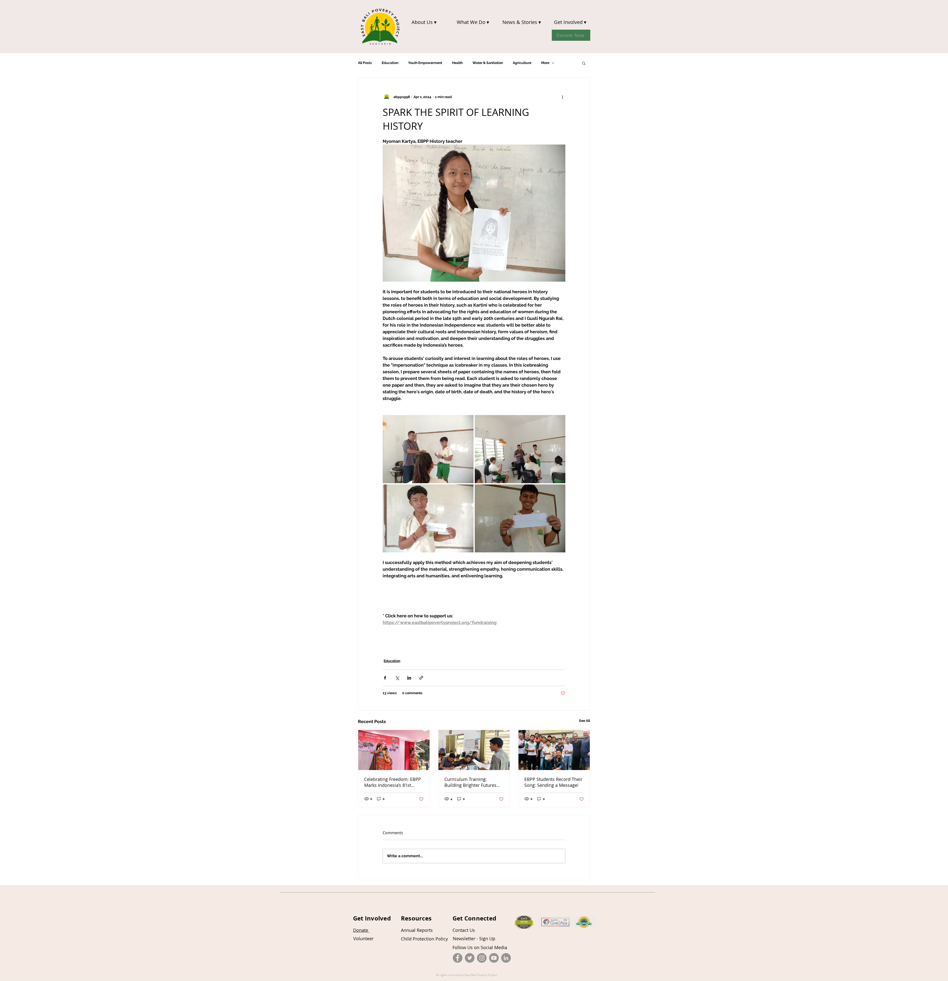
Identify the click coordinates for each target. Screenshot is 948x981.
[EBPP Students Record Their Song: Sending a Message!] (554, 750)
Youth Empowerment (425, 63)
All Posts (365, 63)
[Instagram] (482, 958)
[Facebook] (457, 958)
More (545, 63)
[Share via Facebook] (385, 677)
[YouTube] (494, 958)
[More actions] (562, 97)
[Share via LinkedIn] (409, 677)
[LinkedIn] (506, 958)
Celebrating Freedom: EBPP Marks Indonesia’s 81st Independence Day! (392, 782)
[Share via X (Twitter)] (397, 677)
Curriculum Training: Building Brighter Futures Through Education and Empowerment (470, 782)
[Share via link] (421, 677)
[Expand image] (428, 449)
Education (390, 63)
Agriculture (522, 63)
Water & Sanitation (488, 63)
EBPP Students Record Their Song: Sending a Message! (553, 782)
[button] (423, 22)
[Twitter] (469, 958)
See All (584, 721)
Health (457, 63)
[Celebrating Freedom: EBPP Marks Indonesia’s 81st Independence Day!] (394, 750)
